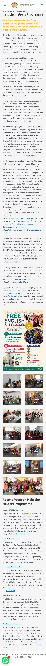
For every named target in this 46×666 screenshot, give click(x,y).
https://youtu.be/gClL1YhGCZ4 (15, 282)
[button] (42, 5)
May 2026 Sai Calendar (12, 595)
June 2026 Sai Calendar (12, 567)
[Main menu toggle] (5, 5)
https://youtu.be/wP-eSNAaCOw (20, 224)
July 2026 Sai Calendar (12, 538)
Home (5, 11)
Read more (20, 533)
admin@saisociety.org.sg (12, 293)
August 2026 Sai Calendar (13, 510)
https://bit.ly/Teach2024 (12, 296)
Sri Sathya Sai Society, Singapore (27, 4)
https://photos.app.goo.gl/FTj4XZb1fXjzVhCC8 (21, 218)
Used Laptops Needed (11, 624)
